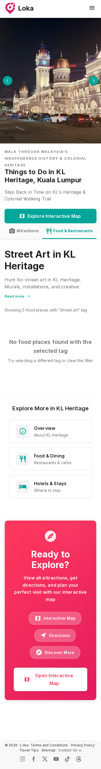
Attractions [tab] (28, 231)
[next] (93, 80)
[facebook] (33, 759)
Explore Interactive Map (54, 216)
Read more (14, 296)
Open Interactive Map (54, 679)
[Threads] (78, 759)
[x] (44, 759)
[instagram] (22, 759)
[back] (7, 80)
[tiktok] (67, 759)
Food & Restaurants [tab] (73, 231)
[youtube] (56, 759)
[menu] (92, 8)
